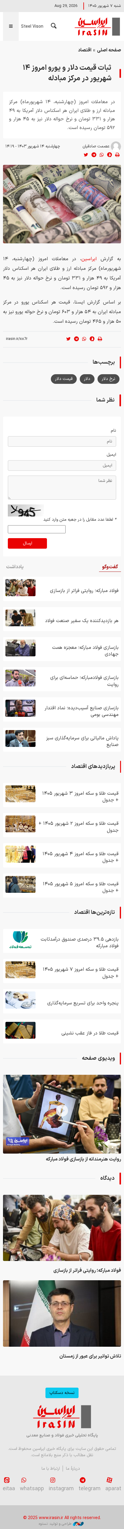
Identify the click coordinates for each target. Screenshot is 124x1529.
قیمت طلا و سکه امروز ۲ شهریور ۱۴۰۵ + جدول (79, 827)
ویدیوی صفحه (98, 1058)
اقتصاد (84, 50)
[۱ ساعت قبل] (20, 587)
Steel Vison (32, 26)
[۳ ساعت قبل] (20, 648)
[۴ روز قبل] (20, 793)
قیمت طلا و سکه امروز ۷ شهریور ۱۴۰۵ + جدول (81, 973)
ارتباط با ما (51, 1469)
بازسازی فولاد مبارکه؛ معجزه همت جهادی (85, 651)
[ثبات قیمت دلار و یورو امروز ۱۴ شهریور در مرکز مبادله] (62, 204)
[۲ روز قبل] (20, 738)
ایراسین (97, 26)
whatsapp (32, 1489)
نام (113, 430)
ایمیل (111, 455)
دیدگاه (107, 1178)
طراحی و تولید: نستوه (55, 1524)
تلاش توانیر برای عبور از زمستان (90, 1356)
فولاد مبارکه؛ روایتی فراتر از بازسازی (84, 590)
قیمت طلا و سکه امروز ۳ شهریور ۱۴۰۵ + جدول (80, 797)
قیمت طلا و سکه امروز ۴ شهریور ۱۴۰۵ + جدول (80, 857)
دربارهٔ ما (73, 1469)
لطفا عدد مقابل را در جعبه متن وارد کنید (79, 519)
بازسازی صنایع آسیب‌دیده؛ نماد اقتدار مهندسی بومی (82, 711)
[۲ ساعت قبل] (20, 617)
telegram (90, 1489)
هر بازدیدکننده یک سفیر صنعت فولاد (82, 620)
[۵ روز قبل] (20, 823)
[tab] (110, 567)
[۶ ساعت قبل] (20, 969)
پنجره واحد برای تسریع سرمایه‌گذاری (83, 1003)
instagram (61, 1489)
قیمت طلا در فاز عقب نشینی (90, 1033)
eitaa (9, 1489)
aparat (113, 1489)
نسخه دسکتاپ (62, 1393)
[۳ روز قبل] (20, 854)
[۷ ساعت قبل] (20, 999)
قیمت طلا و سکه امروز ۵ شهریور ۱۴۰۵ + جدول (81, 887)
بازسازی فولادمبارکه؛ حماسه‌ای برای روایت (84, 681)
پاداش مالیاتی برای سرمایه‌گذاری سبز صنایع (82, 741)
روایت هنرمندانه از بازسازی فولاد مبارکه (83, 1159)
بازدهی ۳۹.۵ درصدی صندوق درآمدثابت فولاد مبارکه (80, 943)
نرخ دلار (108, 379)
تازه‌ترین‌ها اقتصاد (94, 912)
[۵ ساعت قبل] (20, 678)
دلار (87, 379)
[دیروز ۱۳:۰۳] (20, 1030)
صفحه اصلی (109, 50)
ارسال (27, 543)
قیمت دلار (64, 379)
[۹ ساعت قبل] (20, 708)
